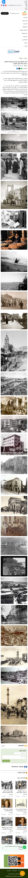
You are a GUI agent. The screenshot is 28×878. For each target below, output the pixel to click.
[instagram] (1, 5)
